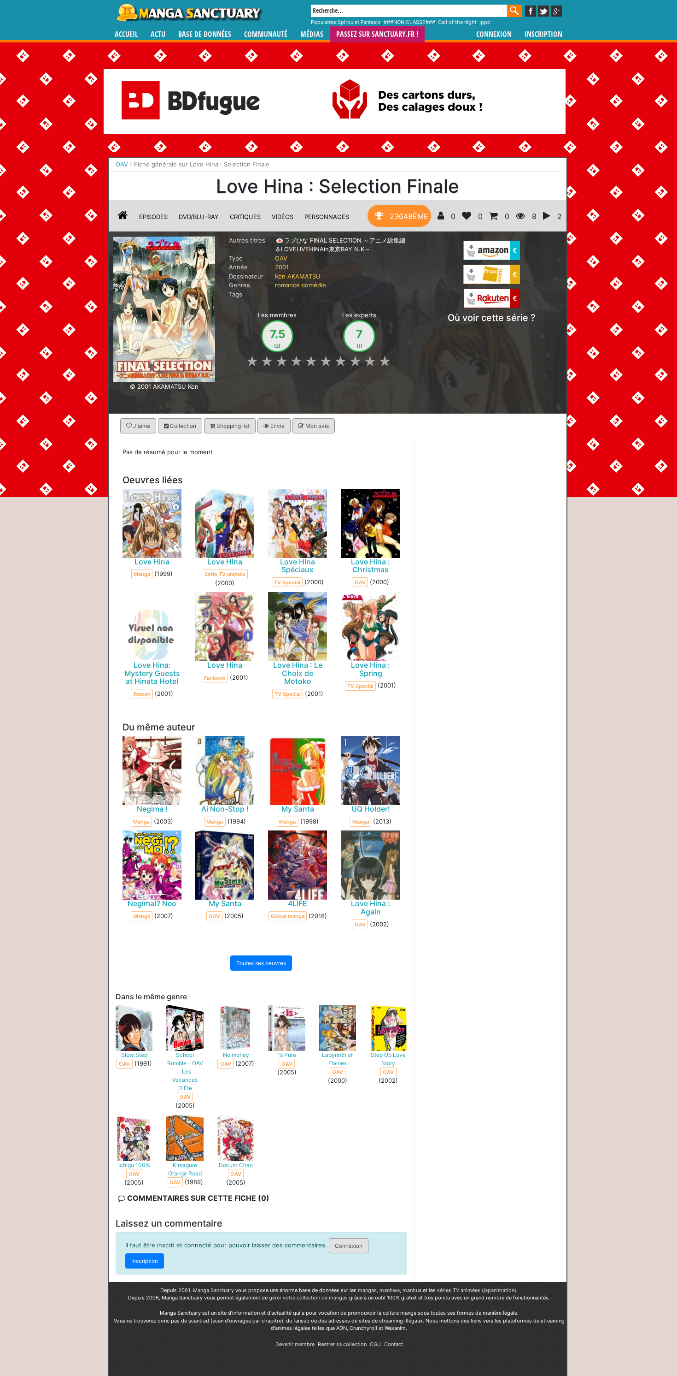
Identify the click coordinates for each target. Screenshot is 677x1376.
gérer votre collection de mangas (308, 1297)
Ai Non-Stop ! (225, 808)
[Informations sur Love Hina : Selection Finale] (123, 216)
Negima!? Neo (152, 903)
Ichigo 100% (134, 1164)
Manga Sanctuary (213, 1290)
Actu (158, 34)
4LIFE (297, 903)
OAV (281, 258)
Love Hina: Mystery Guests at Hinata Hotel (152, 673)
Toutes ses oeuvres (261, 963)
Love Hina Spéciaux (297, 565)
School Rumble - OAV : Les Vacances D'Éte (185, 1071)
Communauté (265, 34)
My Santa (297, 808)
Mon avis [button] (316, 425)
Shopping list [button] (232, 425)
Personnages (326, 216)
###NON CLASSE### (409, 22)
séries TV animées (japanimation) (476, 1290)
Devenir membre (295, 1344)
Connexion (494, 34)
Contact (393, 1344)
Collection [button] (182, 425)
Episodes (153, 216)
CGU (375, 1344)
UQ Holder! (370, 808)
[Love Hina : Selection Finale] (164, 308)
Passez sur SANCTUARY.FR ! (377, 34)
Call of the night (457, 22)
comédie (314, 285)
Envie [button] (277, 425)
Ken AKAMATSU (298, 276)
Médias (311, 34)
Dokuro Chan (236, 1164)
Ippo (484, 22)
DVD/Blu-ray (199, 216)
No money (236, 1054)
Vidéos (282, 216)
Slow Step (134, 1054)
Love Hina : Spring (370, 669)
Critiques (245, 216)
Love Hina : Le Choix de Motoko (297, 673)
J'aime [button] (141, 425)
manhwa (389, 1290)
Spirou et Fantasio (359, 22)
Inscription (543, 34)
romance (287, 285)
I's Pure (286, 1054)
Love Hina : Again (370, 907)
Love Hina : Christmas (370, 565)
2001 (282, 267)
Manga (188, 12)
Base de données (204, 34)
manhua (412, 1290)
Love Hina (151, 561)
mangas (367, 1290)
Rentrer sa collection (342, 1344)
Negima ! (152, 808)
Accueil (126, 34)
